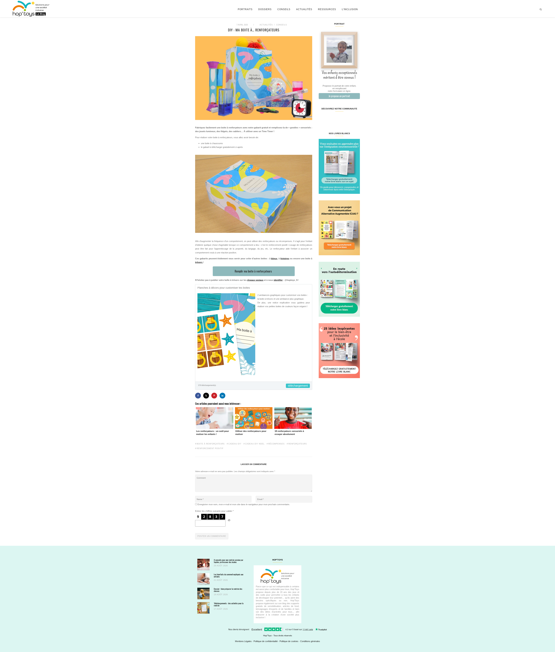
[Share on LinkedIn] (222, 395)
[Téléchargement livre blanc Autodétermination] (339, 289)
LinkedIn (342, 118)
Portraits (245, 9)
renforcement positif (210, 448)
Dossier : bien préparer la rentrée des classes (228, 590)
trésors (199, 262)
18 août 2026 (221, 594)
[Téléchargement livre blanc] (339, 166)
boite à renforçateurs (211, 444)
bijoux (274, 258)
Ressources (327, 9)
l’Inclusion (350, 9)
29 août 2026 (221, 566)
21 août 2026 (221, 580)
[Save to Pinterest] (214, 395)
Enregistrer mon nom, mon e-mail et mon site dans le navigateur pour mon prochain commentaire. (244, 504)
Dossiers (265, 9)
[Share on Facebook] (198, 395)
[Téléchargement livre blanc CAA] (339, 227)
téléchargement (298, 385)
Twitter (356, 118)
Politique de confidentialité (266, 641)
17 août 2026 (221, 609)
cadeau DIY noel (254, 444)
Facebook (322, 118)
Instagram (328, 118)
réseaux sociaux (255, 280)
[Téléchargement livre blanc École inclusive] (339, 350)
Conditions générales (310, 641)
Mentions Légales (243, 641)
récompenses (276, 444)
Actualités (304, 9)
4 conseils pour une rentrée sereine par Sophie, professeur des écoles (228, 561)
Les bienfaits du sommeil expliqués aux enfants (228, 575)
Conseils (283, 9)
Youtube (349, 118)
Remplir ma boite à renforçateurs (254, 271)
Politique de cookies (289, 641)
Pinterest (335, 118)
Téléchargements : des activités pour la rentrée (228, 604)
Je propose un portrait (339, 96)
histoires (284, 258)
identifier (278, 280)
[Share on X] (206, 395)
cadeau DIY (234, 444)
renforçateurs (297, 444)
